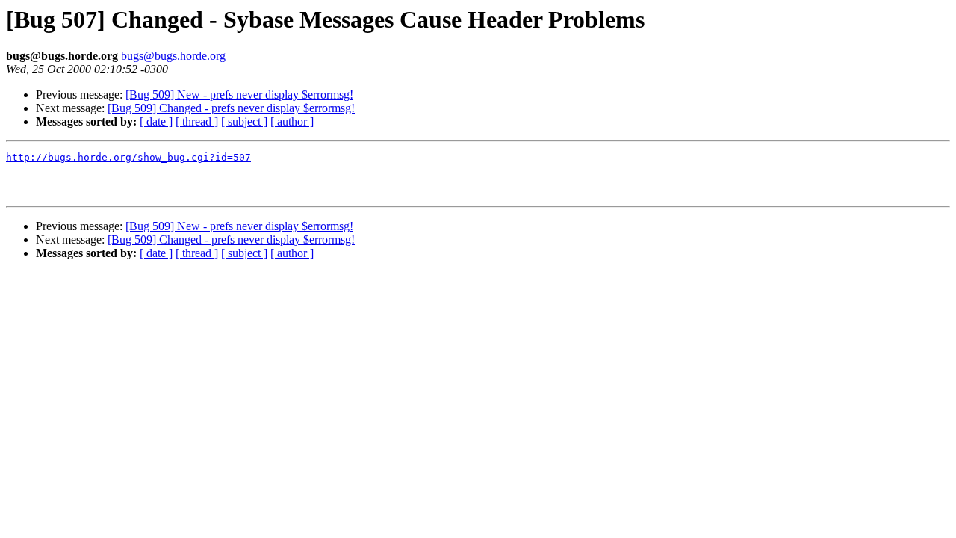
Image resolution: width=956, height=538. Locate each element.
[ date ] (156, 121)
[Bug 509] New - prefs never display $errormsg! (239, 94)
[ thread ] (197, 121)
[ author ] (292, 121)
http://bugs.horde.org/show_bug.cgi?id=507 (128, 157)
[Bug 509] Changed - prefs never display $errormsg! (231, 108)
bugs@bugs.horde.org (173, 55)
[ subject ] (244, 121)
